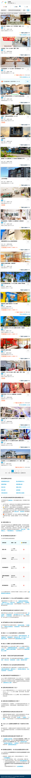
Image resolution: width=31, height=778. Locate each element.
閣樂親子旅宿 (24, 659)
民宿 (24, 10)
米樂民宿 (16, 743)
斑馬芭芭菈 (9, 614)
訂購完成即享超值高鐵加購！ (14, 10)
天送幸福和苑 (19, 530)
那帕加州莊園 (21, 625)
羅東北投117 (5, 602)
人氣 (27, 6)
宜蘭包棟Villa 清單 (7, 682)
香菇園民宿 (10, 637)
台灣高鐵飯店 (7, 757)
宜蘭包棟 (10, 500)
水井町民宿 (9, 616)
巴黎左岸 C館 (17, 637)
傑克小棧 (16, 511)
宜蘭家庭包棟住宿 (12, 744)
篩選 (16, 6)
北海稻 (17, 659)
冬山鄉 (18, 717)
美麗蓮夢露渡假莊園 (12, 647)
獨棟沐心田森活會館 (11, 649)
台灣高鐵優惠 (20, 766)
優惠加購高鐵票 (23, 760)
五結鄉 (24, 717)
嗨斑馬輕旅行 (10, 530)
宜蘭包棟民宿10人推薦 (20, 638)
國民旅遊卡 (3, 10)
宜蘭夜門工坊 (20, 602)
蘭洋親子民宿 (24, 741)
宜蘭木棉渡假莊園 (23, 635)
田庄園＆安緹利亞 (22, 669)
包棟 (28, 10)
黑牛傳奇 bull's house (19, 614)
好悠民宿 (22, 511)
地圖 (6, 6)
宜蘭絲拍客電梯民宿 (23, 601)
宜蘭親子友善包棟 (8, 738)
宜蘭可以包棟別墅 (8, 626)
